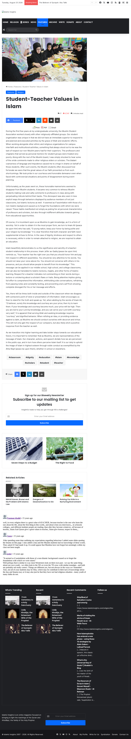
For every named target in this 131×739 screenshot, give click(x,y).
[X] (23, 374)
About (79, 22)
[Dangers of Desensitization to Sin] (44, 490)
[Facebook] (17, 374)
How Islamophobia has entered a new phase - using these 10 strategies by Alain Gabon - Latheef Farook (85, 640)
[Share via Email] (51, 120)
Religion (14, 22)
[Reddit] (45, 120)
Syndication (105, 734)
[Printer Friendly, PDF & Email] (44, 128)
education (45, 357)
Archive (53, 22)
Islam (59, 357)
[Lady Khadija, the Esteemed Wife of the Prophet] (12, 613)
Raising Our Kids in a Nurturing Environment (70, 500)
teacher (59, 363)
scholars (30, 363)
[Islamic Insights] (9, 11)
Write (62, 22)
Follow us (102, 590)
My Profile (84, 734)
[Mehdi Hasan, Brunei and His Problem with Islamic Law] (17, 490)
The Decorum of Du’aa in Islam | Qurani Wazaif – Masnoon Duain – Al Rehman (85, 686)
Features (42, 22)
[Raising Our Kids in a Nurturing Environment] (71, 490)
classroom (15, 357)
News (33, 22)
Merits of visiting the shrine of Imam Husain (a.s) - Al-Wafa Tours (86, 619)
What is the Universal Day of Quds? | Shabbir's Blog (84, 664)
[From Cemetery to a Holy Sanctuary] (12, 600)
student (45, 363)
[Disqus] (44, 546)
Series (25, 22)
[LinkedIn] (38, 120)
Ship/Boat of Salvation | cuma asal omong (84, 600)
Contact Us (123, 734)
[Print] (57, 120)
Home (5, 22)
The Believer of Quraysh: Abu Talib (53, 3)
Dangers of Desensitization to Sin (43, 500)
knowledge (73, 357)
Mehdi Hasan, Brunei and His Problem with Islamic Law (17, 501)
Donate (70, 22)
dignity (30, 357)
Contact (88, 22)
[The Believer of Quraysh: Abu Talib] (12, 629)
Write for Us (94, 734)
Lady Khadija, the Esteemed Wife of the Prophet (26, 615)
